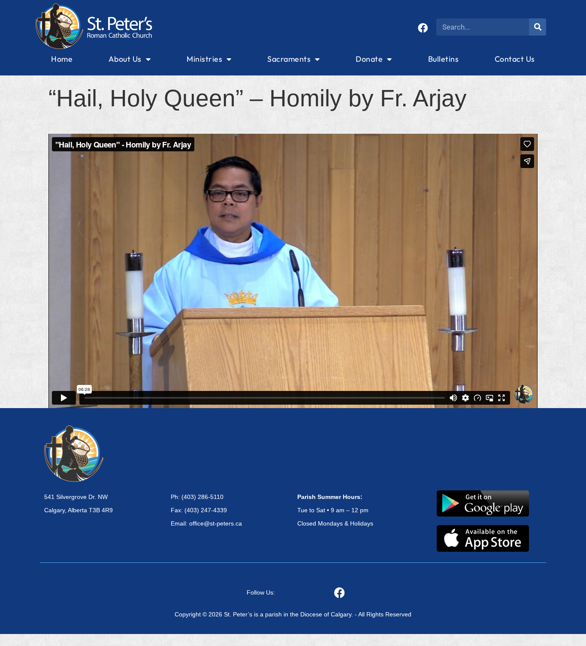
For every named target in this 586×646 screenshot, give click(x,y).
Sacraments (289, 59)
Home (61, 59)
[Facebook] (423, 28)
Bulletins (443, 59)
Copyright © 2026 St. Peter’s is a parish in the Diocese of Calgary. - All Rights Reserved (293, 614)
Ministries (204, 59)
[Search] (537, 27)
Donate (369, 59)
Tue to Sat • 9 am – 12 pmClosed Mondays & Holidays (335, 510)
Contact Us (515, 59)
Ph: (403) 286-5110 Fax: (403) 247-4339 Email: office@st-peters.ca (206, 510)
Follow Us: (261, 592)
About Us (125, 59)
